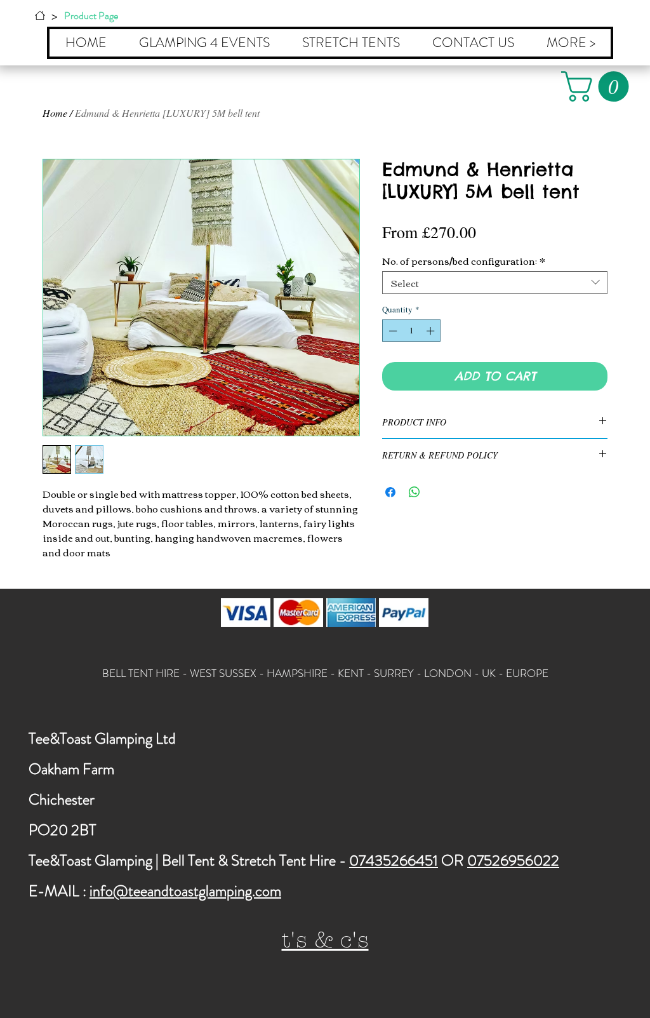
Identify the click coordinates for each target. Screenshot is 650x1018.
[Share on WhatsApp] (414, 492)
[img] (245, 612)
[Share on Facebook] (390, 492)
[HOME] (40, 15)
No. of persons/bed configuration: (463, 260)
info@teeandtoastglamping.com (185, 891)
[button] (598, 86)
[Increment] (431, 331)
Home (55, 112)
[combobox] (494, 282)
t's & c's (325, 940)
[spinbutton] (411, 331)
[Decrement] (391, 331)
